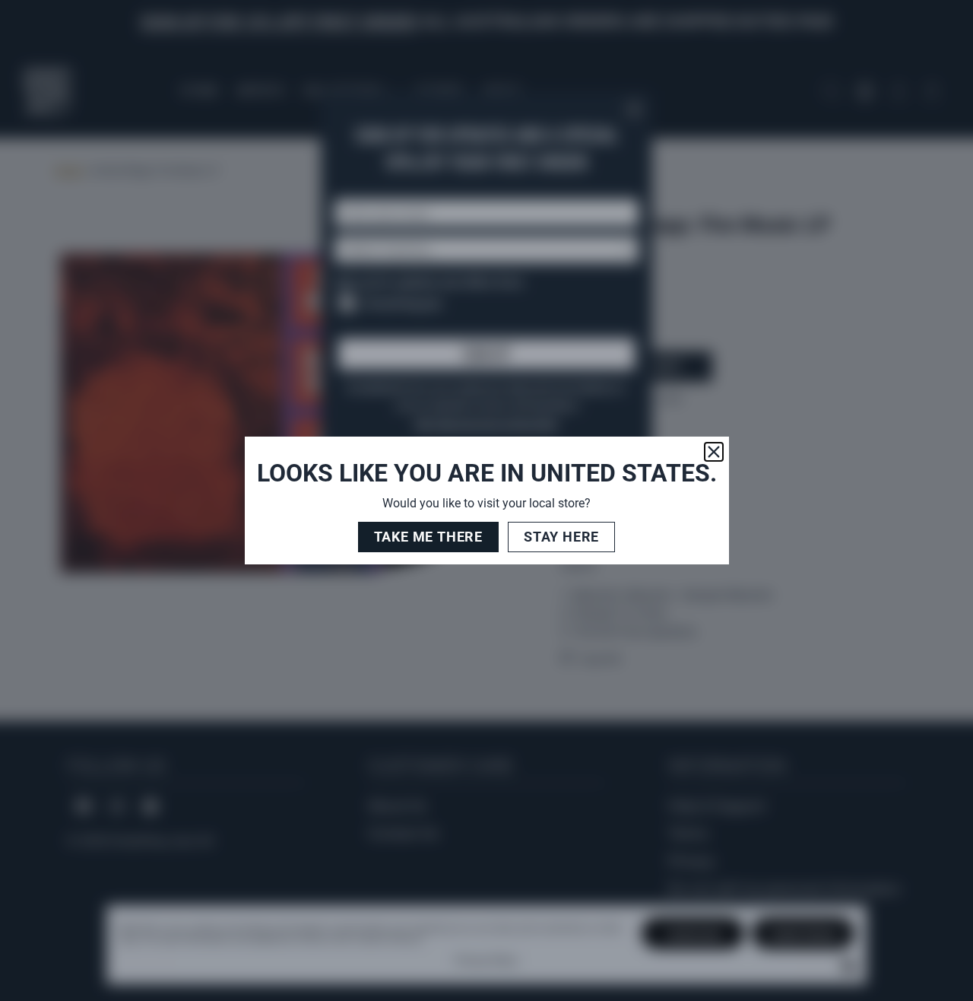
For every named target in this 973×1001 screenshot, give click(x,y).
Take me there (428, 537)
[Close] (714, 452)
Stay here (561, 537)
